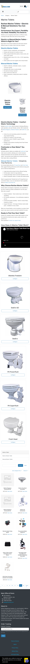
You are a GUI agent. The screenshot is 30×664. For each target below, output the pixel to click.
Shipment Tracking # (6, 626)
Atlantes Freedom (15, 129)
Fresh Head (25, 165)
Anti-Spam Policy (15, 654)
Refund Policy (15, 651)
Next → (27, 586)
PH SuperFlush (17, 165)
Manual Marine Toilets (9, 161)
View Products (7, 107)
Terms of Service (15, 641)
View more (9, 491)
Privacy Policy (15, 647)
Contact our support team (15, 220)
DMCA (15, 644)
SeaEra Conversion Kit (10, 182)
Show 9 (25, 470)
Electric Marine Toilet (7, 455)
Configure (15, 278)
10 (12, 585)
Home (2, 15)
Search (20, 465)
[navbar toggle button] (3, 11)
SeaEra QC (24, 129)
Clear (25, 465)
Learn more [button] (5, 661)
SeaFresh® (23, 151)
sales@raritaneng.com (8, 602)
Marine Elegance (6, 129)
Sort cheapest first (16, 470)
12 (17, 585)
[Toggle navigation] (2, 1)
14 (23, 585)
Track (3, 635)
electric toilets (8, 126)
